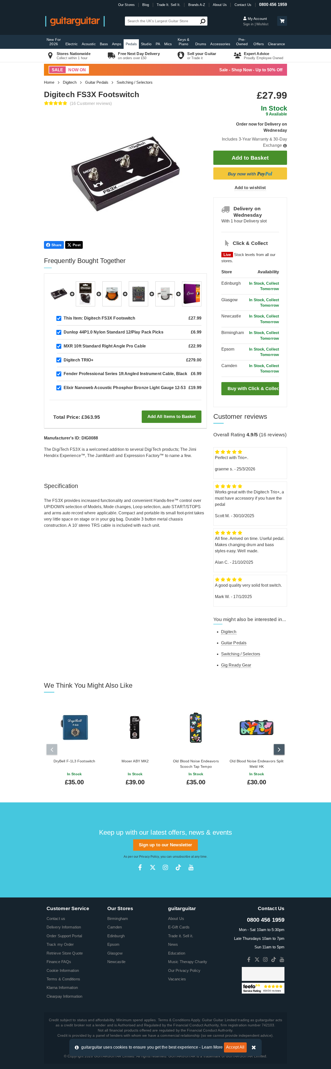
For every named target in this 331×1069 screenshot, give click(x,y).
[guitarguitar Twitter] (152, 867)
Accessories (220, 44)
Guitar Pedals (96, 82)
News (173, 944)
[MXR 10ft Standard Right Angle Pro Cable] (112, 293)
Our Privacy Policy (184, 970)
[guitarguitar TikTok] (178, 867)
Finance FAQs (59, 961)
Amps (116, 44)
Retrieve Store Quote (65, 953)
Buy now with (250, 173)
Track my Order (60, 944)
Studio (146, 44)
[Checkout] (281, 21)
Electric (71, 44)
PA (158, 44)
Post (77, 245)
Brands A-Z (196, 5)
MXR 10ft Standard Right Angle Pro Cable (105, 346)
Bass (104, 44)
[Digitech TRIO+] (138, 293)
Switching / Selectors (135, 82)
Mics (168, 44)
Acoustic (89, 44)
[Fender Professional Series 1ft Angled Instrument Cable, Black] (165, 293)
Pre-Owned (242, 41)
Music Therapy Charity (187, 961)
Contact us (56, 918)
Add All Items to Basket (171, 416)
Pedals (131, 44)
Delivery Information (64, 927)
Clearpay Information (64, 996)
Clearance (276, 44)
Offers (258, 44)
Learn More (212, 1047)
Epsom (113, 944)
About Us (220, 5)
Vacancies (177, 979)
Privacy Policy (149, 856)
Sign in (249, 24)
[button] (282, 21)
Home (49, 82)
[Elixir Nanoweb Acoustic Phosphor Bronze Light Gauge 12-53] (191, 293)
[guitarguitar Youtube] (191, 867)
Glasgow (115, 953)
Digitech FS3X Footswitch (100, 318)
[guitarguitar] (75, 21)
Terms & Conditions (63, 979)
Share (56, 245)
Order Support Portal (64, 936)
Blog (145, 5)
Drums (200, 44)
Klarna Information (62, 987)
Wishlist (262, 24)
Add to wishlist (250, 187)
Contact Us (243, 5)
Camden (114, 927)
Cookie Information (63, 970)
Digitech (70, 82)
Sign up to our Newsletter (165, 844)
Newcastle (116, 961)
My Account (257, 19)
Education (176, 953)
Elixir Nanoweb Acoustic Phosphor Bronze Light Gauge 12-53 (125, 387)
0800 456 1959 (273, 4)
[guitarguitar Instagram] (165, 867)
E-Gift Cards (179, 927)
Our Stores (126, 5)
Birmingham (117, 918)
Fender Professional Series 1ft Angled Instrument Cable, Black (125, 373)
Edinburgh (116, 936)
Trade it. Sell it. (180, 936)
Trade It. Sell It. (169, 5)
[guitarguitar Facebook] (140, 867)
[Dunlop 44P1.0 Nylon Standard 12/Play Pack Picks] (85, 293)
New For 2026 (54, 41)
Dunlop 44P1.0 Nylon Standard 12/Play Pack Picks (113, 332)
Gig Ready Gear (236, 665)
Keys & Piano (183, 41)
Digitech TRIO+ (78, 360)
